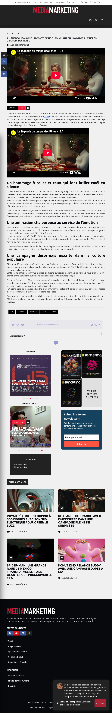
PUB (17, 34)
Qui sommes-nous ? (22, 2)
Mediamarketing (37, 707)
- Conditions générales (17, 662)
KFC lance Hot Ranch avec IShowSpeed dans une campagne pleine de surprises (79, 520)
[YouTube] (86, 2)
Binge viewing (20, 467)
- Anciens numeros (15, 675)
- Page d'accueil (14, 646)
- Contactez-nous (15, 656)
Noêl (54, 311)
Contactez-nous (43, 2)
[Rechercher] (96, 20)
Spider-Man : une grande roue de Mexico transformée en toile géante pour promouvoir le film (29, 572)
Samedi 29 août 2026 (18, 532)
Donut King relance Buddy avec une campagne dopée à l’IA (80, 568)
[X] (99, 2)
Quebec (21, 311)
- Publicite (11, 686)
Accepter (100, 703)
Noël (46, 116)
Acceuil (10, 34)
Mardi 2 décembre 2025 (19, 45)
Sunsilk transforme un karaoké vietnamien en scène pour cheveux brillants (27, 431)
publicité (33, 311)
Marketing (18, 422)
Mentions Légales (65, 2)
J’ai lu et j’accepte (76, 703)
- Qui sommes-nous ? (17, 651)
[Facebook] (82, 2)
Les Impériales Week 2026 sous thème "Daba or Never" (30, 382)
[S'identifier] (90, 20)
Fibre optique (20, 464)
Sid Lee (45, 311)
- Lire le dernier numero (18, 680)
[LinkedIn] (90, 2)
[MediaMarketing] (56, 10)
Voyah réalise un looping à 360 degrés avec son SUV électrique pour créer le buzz (29, 520)
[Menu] (102, 20)
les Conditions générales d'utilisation (76, 703)
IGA (12, 311)
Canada (12, 108)
